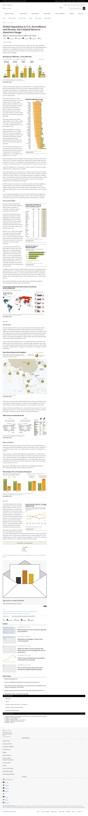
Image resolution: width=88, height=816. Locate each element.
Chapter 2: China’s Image (11, 718)
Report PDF (8, 698)
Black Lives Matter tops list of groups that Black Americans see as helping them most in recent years (31, 650)
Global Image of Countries (8, 613)
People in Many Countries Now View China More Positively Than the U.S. (24, 690)
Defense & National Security (22, 611)
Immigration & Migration (8, 746)
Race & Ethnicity (6, 749)
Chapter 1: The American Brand (13, 717)
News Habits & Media (8, 771)
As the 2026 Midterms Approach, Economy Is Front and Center (22, 682)
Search (61, 7)
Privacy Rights (19, 613)
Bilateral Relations (12, 611)
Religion (5, 752)
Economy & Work (7, 762)
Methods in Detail (10, 722)
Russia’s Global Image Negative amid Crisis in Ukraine (29, 555)
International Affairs (7, 743)
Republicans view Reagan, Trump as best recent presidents (30, 640)
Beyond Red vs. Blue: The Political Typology (16, 694)
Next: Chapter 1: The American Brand (24, 543)
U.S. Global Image (26, 613)
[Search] (84, 8)
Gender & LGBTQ (7, 758)
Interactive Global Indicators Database (14, 707)
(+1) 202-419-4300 (7, 736)
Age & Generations (7, 755)
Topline (7, 701)
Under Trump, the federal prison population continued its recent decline (31, 659)
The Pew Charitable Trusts (73, 807)
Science (4, 765)
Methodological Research (8, 774)
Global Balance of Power (32, 611)
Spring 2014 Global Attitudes (12, 710)
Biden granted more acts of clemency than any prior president (32, 630)
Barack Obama (5, 611)
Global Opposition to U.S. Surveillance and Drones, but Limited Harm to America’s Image (26, 716)
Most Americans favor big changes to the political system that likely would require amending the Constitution (25, 686)
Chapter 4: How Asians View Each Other (15, 721)
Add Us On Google (7, 42)
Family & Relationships (8, 760)
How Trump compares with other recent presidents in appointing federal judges (30, 668)
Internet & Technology (8, 768)
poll (13, 341)
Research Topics (9, 13)
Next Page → (25, 550)
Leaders (14, 613)
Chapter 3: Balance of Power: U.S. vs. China (15, 720)
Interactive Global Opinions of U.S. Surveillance (16, 704)
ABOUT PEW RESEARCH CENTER (9, 806)
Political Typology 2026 (10, 679)
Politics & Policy (6, 741)
